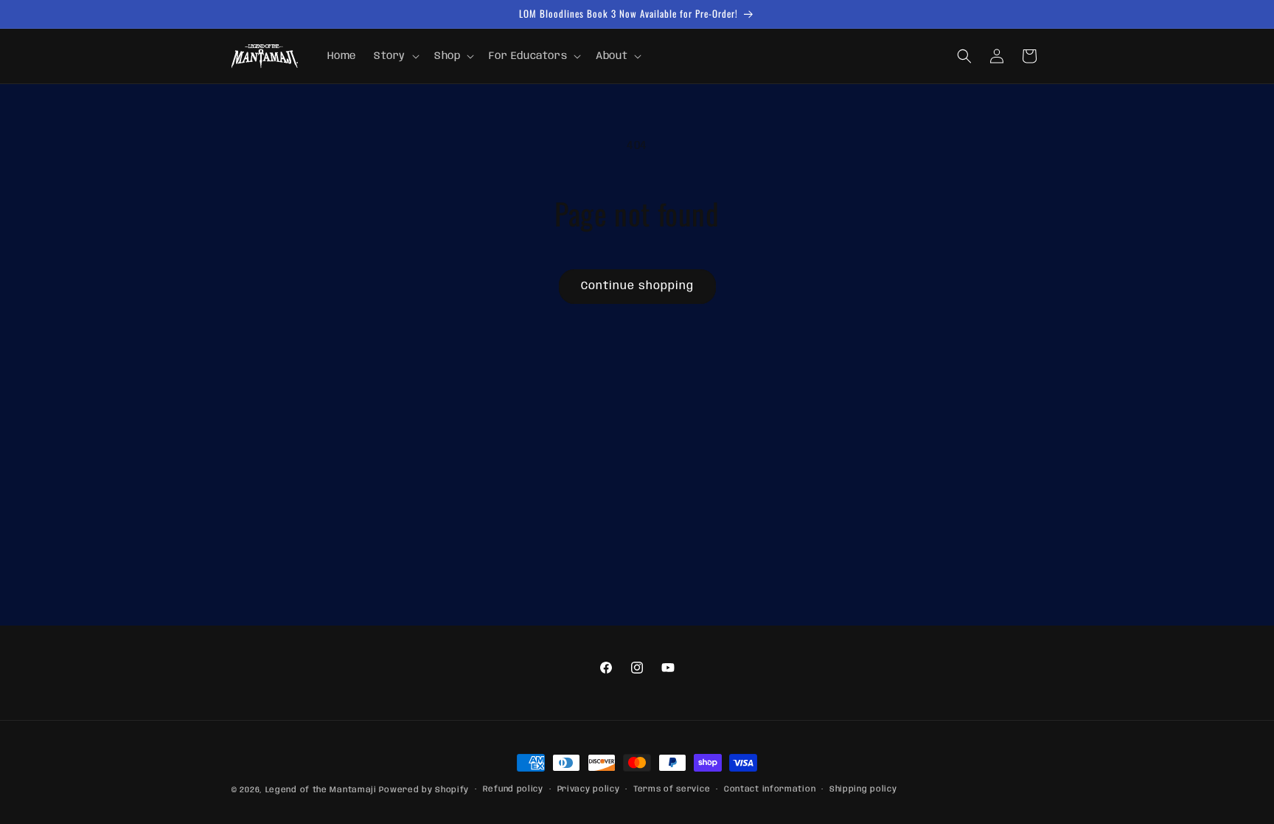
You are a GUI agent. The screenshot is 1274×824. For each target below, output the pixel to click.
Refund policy (513, 789)
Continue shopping (637, 286)
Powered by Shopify (424, 790)
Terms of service (671, 789)
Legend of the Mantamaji (321, 790)
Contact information (769, 789)
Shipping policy (863, 789)
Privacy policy (588, 789)
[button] (395, 56)
